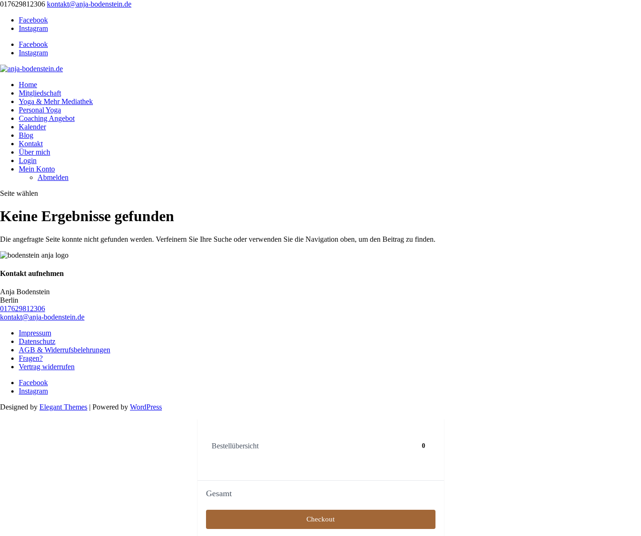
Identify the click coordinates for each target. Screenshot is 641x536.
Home (28, 85)
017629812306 (22, 309)
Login (28, 160)
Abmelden (53, 177)
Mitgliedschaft (40, 93)
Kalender (32, 127)
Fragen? (31, 358)
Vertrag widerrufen (47, 367)
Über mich (34, 152)
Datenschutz (37, 341)
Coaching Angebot (47, 118)
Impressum (35, 333)
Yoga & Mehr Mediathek (56, 101)
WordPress (146, 407)
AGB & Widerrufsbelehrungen (64, 350)
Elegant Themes (63, 407)
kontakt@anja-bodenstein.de (42, 317)
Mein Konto (37, 169)
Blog (26, 135)
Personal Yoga (40, 110)
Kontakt (31, 144)
